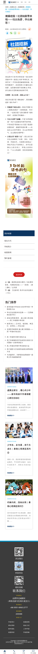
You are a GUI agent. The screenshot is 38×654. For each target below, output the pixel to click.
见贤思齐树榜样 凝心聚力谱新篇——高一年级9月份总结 (20, 330)
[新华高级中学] (4, 2)
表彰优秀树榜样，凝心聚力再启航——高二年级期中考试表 (20, 319)
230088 (19, 613)
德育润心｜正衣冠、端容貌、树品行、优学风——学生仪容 (20, 324)
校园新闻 (21, 7)
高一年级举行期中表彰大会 (16, 337)
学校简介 (7, 246)
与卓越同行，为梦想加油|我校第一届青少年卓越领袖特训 (20, 356)
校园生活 (13, 7)
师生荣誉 (11, 625)
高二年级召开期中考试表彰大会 (18, 346)
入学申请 (26, 629)
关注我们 (19, 558)
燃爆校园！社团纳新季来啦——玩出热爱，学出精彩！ (18, 9)
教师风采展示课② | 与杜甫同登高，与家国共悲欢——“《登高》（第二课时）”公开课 (19, 285)
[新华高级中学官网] (12, 2)
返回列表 (19, 274)
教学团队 (11, 629)
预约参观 (7, 258)
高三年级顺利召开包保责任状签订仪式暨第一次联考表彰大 (20, 341)
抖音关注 (19, 572)
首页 (6, 7)
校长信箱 (19, 587)
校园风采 (11, 632)
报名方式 (7, 240)
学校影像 (26, 632)
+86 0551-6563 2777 (19, 607)
